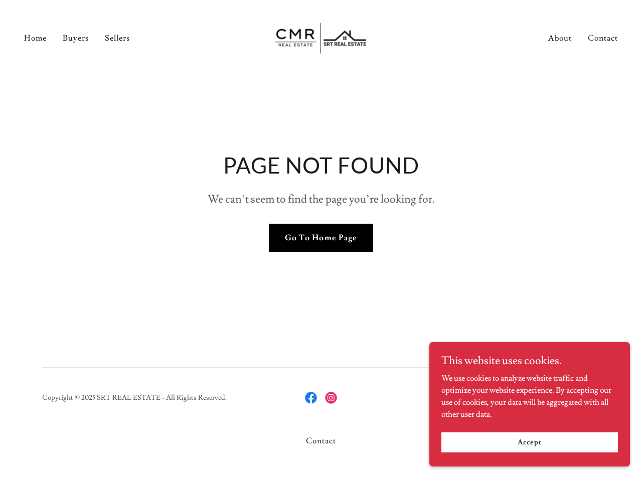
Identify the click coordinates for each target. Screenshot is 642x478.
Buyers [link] (76, 38)
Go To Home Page (321, 238)
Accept (529, 441)
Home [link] (35, 38)
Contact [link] (603, 38)
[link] (321, 36)
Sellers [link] (117, 38)
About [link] (560, 38)
